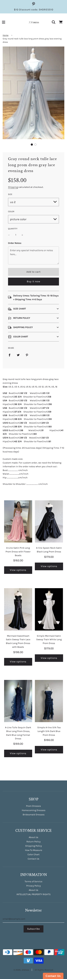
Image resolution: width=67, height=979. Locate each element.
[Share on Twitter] (18, 355)
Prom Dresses (33, 806)
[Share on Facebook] (9, 355)
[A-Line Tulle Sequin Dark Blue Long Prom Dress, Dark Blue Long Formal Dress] (18, 701)
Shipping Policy (33, 845)
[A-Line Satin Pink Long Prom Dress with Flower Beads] (18, 521)
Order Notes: (15, 243)
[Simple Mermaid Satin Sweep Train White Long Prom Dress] (49, 609)
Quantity (12, 228)
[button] (32, 144)
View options (18, 570)
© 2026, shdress (21, 970)
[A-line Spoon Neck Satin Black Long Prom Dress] (49, 521)
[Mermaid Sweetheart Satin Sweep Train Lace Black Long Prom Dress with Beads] (18, 609)
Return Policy (33, 841)
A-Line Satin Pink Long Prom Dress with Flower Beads (18, 551)
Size (10, 194)
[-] (9, 235)
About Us (33, 837)
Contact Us (33, 858)
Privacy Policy (33, 885)
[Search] (53, 22)
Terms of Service (33, 881)
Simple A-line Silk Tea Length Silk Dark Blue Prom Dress (49, 731)
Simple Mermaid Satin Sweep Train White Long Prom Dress (49, 639)
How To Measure (33, 850)
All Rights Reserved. (44, 970)
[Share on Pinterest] (27, 355)
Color (11, 211)
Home (5, 35)
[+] (22, 235)
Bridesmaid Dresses (33, 814)
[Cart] (60, 22)
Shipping (13, 187)
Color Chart (33, 854)
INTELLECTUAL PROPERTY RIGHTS (33, 894)
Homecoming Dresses (33, 810)
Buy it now (33, 281)
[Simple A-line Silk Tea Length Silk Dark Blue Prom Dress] (49, 701)
